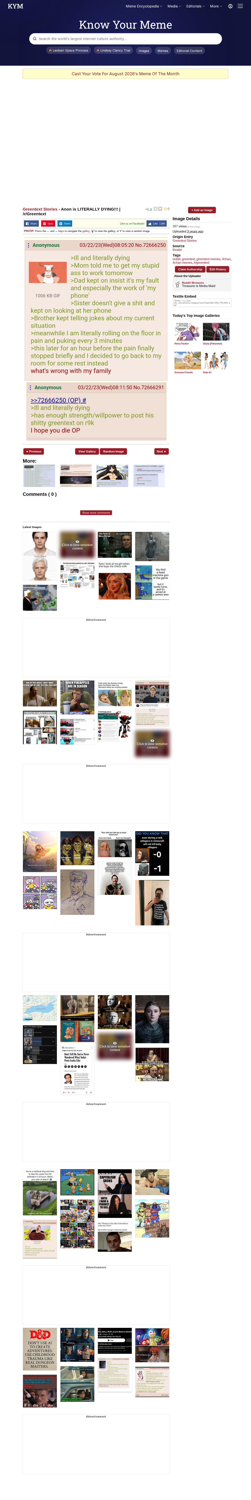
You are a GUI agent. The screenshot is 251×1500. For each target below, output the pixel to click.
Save (49, 223)
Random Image (113, 451)
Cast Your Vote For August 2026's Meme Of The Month (125, 73)
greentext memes (208, 259)
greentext (188, 259)
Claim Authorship (190, 269)
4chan (226, 259)
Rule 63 (207, 372)
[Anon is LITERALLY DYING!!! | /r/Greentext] (96, 339)
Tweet (66, 223)
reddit (176, 259)
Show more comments (96, 512)
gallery (86, 231)
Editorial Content (189, 51)
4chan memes (182, 262)
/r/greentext (201, 262)
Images (144, 51)
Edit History (218, 269)
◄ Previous (33, 451)
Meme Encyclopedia (142, 6)
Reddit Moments (193, 282)
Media (172, 6)
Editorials (193, 6)
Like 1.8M (158, 223)
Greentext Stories (40, 209)
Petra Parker (182, 343)
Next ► (162, 451)
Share (33, 223)
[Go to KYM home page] (15, 7)
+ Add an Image (202, 210)
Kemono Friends (184, 372)
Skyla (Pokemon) (212, 343)
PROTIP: (29, 231)
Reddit (177, 250)
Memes (162, 51)
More (214, 6)
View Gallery (87, 451)
